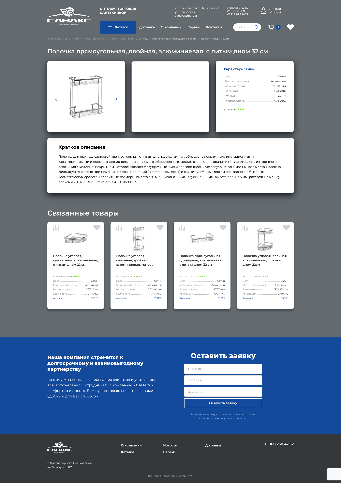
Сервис (193, 27)
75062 (158, 298)
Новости (170, 445)
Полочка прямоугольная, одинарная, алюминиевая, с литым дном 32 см (201, 260)
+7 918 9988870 (237, 11)
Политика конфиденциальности (170, 476)
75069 (284, 298)
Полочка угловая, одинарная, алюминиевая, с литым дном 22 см (75, 260)
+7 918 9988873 (237, 14)
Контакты (214, 27)
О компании (171, 27)
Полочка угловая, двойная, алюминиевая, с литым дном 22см (265, 260)
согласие (249, 414)
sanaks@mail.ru (186, 15)
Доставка (147, 27)
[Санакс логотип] (69, 16)
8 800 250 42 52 (237, 7)
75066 (221, 298)
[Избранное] (290, 27)
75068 (94, 298)
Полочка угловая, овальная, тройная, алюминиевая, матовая (136, 260)
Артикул (58, 298)
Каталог (121, 27)
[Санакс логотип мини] (59, 447)
